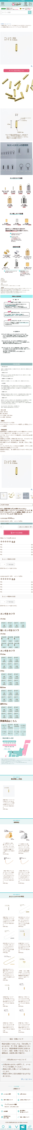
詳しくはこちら (26, 1079)
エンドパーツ (8, 24)
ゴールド (3, 624)
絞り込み (11, 564)
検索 (29, 12)
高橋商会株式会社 (13, 1122)
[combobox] (3, 564)
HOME (2, 24)
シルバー (16, 624)
